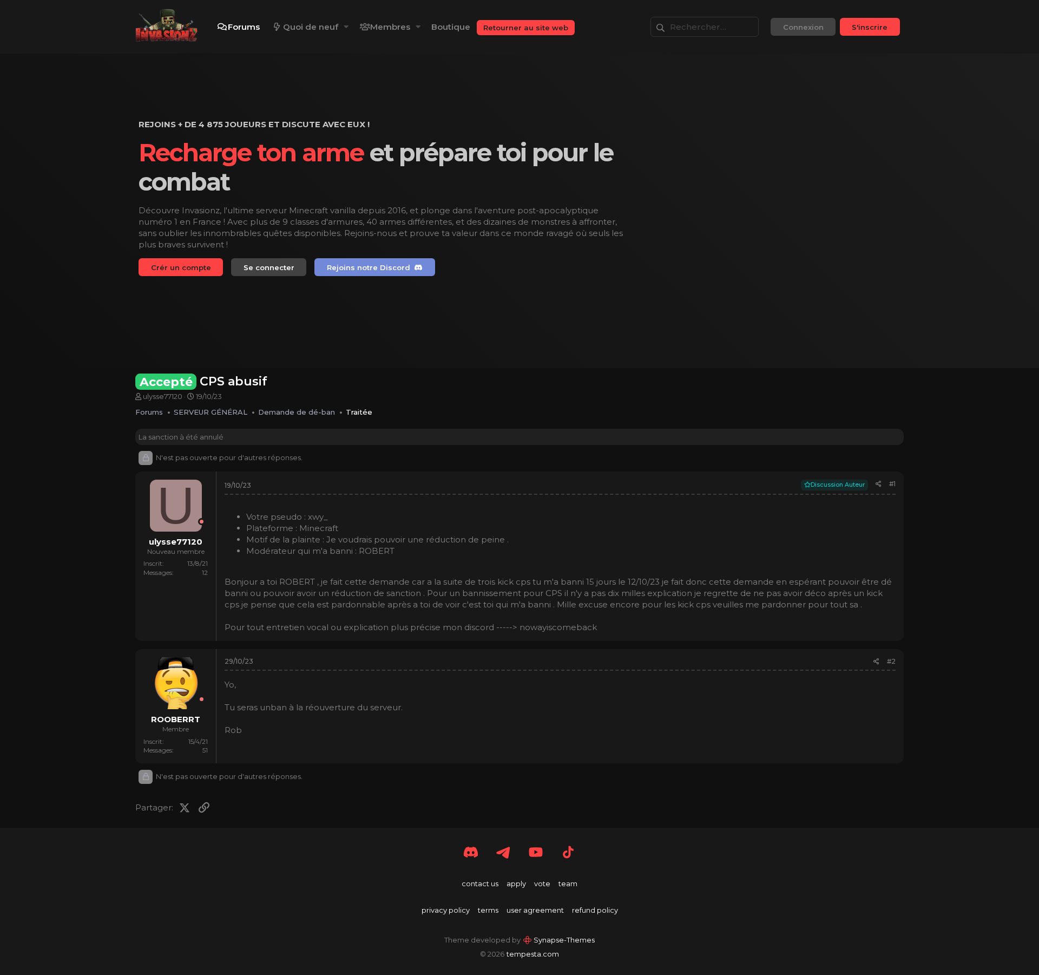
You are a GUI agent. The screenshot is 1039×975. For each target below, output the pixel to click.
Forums (244, 27)
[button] (346, 27)
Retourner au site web (525, 27)
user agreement (535, 910)
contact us (480, 883)
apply (516, 883)
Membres (390, 27)
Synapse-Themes (564, 939)
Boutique (450, 27)
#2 (891, 661)
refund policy (595, 910)
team (567, 883)
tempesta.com (533, 954)
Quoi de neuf (310, 27)
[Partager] (878, 484)
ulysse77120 (162, 396)
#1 (892, 484)
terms (488, 910)
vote (542, 883)
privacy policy (446, 910)
